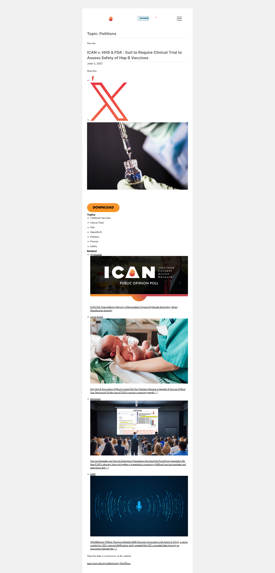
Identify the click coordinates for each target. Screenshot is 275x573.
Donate (144, 18)
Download (103, 207)
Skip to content (99, 12)
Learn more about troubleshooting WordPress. (109, 563)
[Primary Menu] (179, 18)
